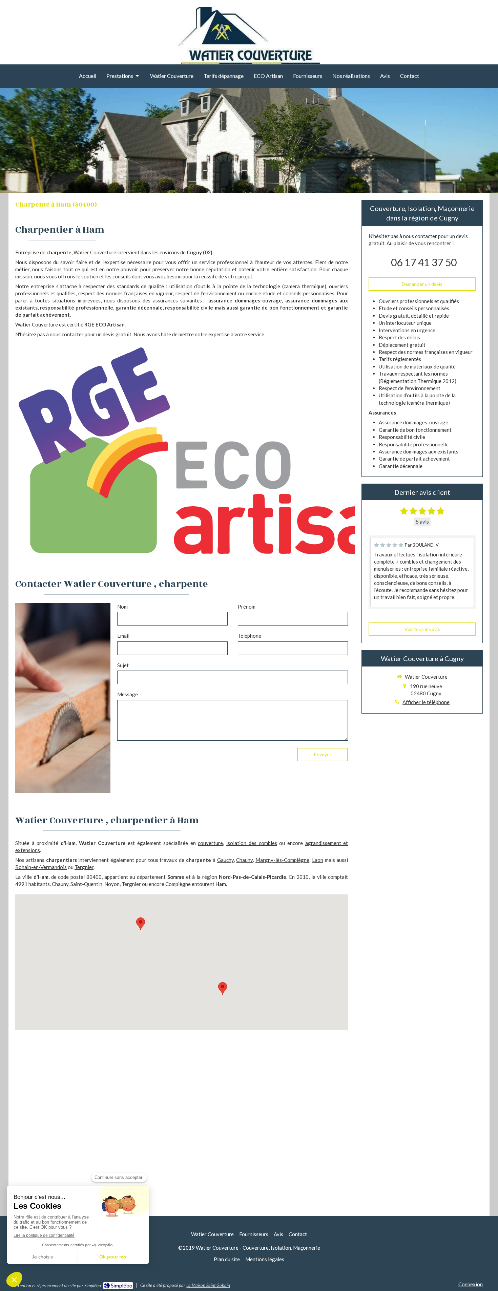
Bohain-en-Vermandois (41, 867)
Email (123, 636)
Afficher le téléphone (426, 702)
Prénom (246, 607)
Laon (317, 860)
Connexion (470, 1284)
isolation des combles (251, 843)
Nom (122, 607)
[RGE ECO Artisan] (222, 450)
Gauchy (225, 860)
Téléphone (249, 636)
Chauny (244, 860)
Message (127, 694)
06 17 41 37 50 (424, 262)
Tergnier (84, 867)
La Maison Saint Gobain (208, 1285)
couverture (210, 843)
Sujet (123, 665)
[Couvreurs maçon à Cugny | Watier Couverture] (249, 43)
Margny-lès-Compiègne (282, 860)
